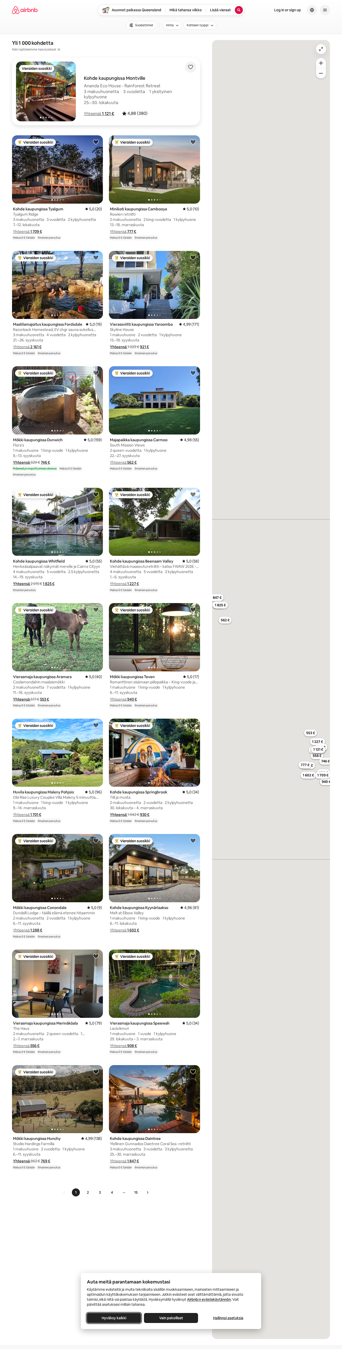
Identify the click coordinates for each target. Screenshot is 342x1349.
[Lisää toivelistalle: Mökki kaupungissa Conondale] (96, 840)
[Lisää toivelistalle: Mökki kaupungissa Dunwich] (96, 373)
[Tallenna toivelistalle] (190, 67)
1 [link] (76, 1192)
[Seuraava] (147, 1192)
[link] (64, 1192)
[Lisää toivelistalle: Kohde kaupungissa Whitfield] (96, 494)
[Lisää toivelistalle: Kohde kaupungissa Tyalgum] (96, 142)
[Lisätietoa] (58, 49)
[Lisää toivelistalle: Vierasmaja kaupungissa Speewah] (193, 956)
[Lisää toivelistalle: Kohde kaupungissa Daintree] (193, 1072)
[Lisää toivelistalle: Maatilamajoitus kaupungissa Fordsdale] (96, 257)
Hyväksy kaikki (114, 1318)
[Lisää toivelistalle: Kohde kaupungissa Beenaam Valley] (193, 494)
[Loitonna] (321, 73)
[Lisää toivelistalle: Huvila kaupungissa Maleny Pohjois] (96, 725)
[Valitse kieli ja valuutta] (312, 10)
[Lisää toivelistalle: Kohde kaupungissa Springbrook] (193, 725)
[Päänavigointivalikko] (325, 10)
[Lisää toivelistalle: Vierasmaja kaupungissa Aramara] (96, 610)
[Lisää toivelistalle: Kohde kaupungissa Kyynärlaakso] (193, 840)
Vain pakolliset (171, 1318)
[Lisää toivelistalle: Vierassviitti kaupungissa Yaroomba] (193, 257)
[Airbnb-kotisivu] (25, 10)
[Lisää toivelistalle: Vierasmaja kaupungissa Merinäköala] (96, 956)
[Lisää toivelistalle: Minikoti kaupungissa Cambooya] (193, 142)
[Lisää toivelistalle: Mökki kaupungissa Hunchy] (96, 1072)
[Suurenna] (321, 63)
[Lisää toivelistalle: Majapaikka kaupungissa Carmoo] (193, 373)
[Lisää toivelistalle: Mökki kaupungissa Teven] (193, 610)
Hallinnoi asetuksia (228, 1318)
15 (136, 1192)
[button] (99, 113)
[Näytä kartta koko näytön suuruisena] (321, 49)
